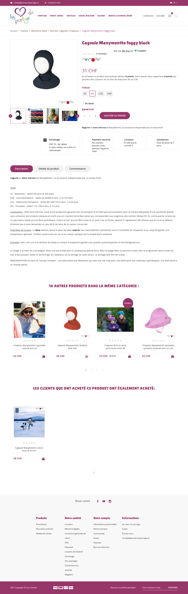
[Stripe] (71, 587)
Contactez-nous (53, 2)
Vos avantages (71, 561)
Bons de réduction (101, 547)
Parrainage (69, 556)
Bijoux (101, 16)
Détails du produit (49, 168)
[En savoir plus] (32, 365)
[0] (170, 15)
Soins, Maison (86, 16)
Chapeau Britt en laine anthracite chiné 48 (115, 347)
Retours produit (100, 529)
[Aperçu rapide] (26, 365)
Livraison (69, 524)
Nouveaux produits (44, 529)
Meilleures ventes (43, 533)
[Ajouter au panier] (44, 355)
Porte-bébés (56, 16)
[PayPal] (66, 587)
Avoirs (96, 538)
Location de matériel (74, 551)
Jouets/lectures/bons (120, 16)
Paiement (69, 547)
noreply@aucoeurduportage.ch (24, 2)
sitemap (68, 570)
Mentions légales (72, 529)
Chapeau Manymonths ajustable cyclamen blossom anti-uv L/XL (158, 347)
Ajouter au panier (115, 115)
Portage (42, 16)
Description (21, 168)
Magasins (69, 574)
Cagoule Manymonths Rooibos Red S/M (72, 347)
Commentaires (77, 168)
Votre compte (101, 518)
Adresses (97, 542)
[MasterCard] (60, 587)
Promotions (41, 524)
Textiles (71, 16)
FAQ (66, 542)
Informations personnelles (104, 524)
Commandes (99, 533)
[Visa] (55, 587)
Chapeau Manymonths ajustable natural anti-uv (29, 347)
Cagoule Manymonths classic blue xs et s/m (29, 449)
